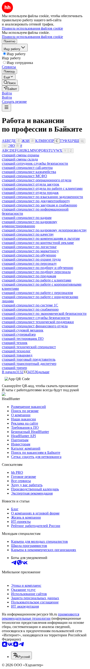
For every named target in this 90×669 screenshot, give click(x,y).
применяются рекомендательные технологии (40, 616)
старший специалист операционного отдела (36, 180)
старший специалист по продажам (29, 276)
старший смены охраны (20, 155)
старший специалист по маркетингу (30, 251)
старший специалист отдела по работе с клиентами (42, 188)
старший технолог (16, 351)
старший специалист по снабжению (30, 309)
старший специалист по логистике (29, 247)
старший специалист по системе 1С (30, 305)
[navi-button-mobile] (6, 107)
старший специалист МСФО (24, 176)
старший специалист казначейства (29, 172)
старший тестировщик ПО (23, 339)
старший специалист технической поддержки (38, 322)
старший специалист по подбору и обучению (37, 268)
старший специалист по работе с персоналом (37, 293)
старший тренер (14, 368)
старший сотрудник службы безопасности (35, 163)
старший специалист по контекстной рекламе (38, 243)
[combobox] (21, 655)
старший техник (14, 343)
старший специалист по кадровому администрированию (29, 224)
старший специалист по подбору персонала (36, 272)
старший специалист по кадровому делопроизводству (44, 230)
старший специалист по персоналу (29, 263)
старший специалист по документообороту (36, 201)
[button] (7, 93)
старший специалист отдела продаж (30, 193)
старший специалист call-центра (27, 168)
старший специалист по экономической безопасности (44, 314)
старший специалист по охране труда (31, 259)
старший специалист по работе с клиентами (36, 280)
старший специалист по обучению (29, 255)
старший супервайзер (19, 334)
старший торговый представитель (28, 359)
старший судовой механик (22, 330)
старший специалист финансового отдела (35, 326)
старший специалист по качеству (28, 234)
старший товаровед (17, 355)
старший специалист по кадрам (26, 218)
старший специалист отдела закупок (30, 184)
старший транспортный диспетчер (29, 364)
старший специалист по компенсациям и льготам (41, 238)
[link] (10, 82)
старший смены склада (20, 159)
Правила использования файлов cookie (32, 37)
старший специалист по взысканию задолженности (42, 197)
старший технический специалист (29, 347)
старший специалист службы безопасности (36, 318)
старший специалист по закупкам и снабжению (39, 205)
